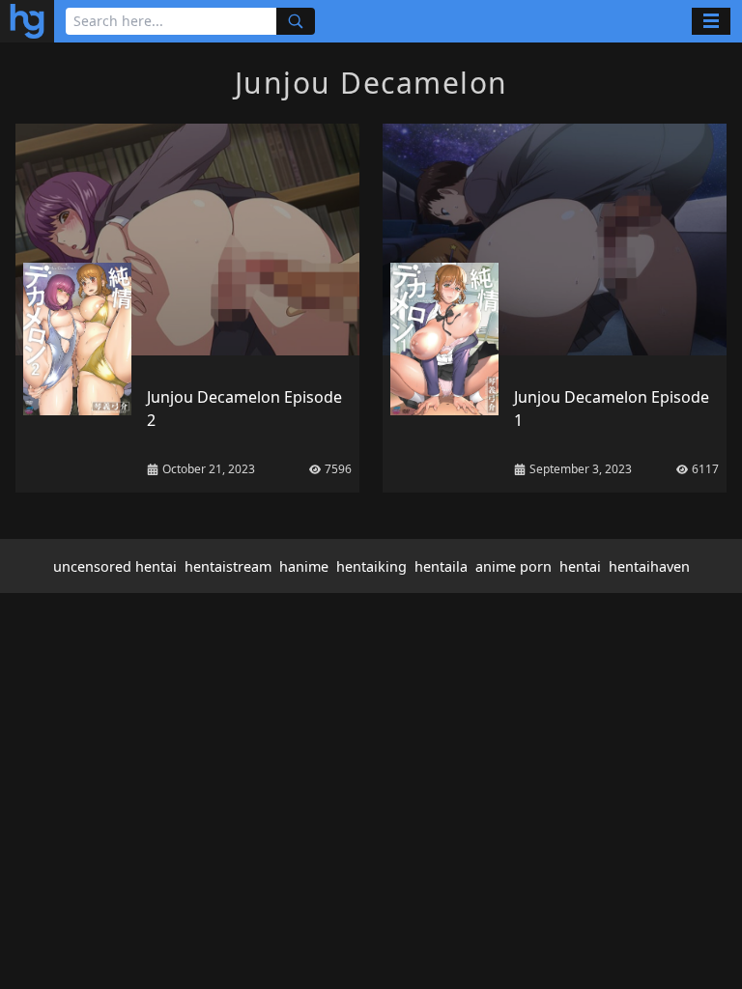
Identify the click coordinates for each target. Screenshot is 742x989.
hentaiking (371, 566)
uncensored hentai (115, 566)
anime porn (513, 566)
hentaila (441, 566)
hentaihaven (649, 566)
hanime (303, 566)
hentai (580, 566)
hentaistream (228, 566)
